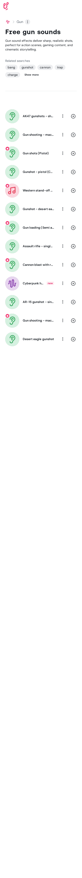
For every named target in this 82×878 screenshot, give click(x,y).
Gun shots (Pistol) (36, 153)
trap (60, 67)
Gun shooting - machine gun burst (38, 135)
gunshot (27, 67)
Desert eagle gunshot (38, 339)
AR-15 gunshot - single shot (38, 302)
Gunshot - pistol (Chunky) (38, 172)
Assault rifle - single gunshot (38, 246)
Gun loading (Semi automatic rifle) (38, 227)
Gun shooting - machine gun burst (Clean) (38, 320)
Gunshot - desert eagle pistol (38, 209)
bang (11, 67)
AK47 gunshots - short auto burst (38, 116)
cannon (45, 67)
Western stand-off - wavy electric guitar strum (38, 190)
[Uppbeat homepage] (6, 5)
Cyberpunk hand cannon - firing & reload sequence (34, 283)
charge (13, 75)
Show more (31, 74)
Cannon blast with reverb (38, 265)
